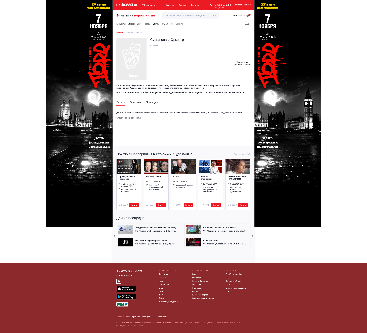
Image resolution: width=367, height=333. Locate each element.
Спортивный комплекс (236, 288)
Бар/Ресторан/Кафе (235, 274)
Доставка (183, 5)
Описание (136, 102)
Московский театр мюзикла (129, 190)
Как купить (170, 5)
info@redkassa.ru (124, 275)
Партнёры (197, 288)
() (242, 63)
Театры (162, 281)
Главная (119, 32)
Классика (163, 277)
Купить (134, 205)
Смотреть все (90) (242, 154)
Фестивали (164, 284)
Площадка (152, 102)
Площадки (147, 317)
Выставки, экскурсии (168, 301)
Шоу (161, 295)
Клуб (228, 277)
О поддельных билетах (203, 298)
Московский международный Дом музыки (156, 187)
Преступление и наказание (127, 177)
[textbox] (190, 15)
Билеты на (135, 15)
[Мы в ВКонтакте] (118, 281)
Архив (195, 291)
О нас (195, 274)
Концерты (163, 274)
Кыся (176, 176)
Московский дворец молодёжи (184, 186)
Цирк (161, 291)
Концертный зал (233, 281)
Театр (228, 284)
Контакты (195, 5)
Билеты (120, 102)
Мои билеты (239, 15)
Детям (161, 298)
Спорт (161, 288)
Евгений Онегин (154, 176)
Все (227, 291)
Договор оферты (200, 295)
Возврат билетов (200, 281)
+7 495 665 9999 (222, 5)
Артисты (136, 317)
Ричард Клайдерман (207, 177)
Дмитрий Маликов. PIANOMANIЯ (237, 177)
